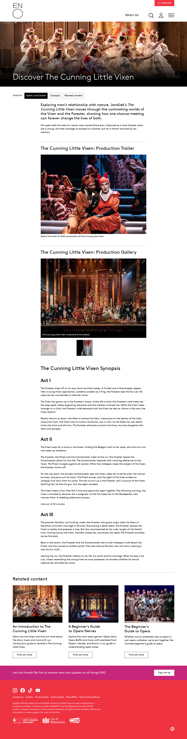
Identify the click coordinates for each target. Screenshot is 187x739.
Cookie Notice (57, 697)
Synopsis (55, 95)
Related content (73, 95)
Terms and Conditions (89, 697)
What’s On (132, 15)
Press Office (71, 697)
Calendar (166, 3)
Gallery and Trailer (36, 95)
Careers (29, 697)
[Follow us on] (15, 690)
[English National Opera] (18, 10)
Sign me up (164, 673)
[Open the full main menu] (171, 15)
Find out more (24, 655)
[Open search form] (151, 15)
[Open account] (161, 15)
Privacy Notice (42, 697)
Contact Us (18, 697)
